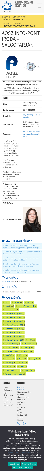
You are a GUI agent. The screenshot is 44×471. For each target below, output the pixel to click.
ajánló (17, 302)
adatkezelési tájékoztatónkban (18, 453)
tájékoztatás (10, 370)
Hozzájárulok (14, 464)
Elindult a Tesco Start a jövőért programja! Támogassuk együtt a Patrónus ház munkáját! (21, 259)
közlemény (9, 363)
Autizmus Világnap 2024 (14, 332)
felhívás (26, 351)
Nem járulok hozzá (29, 464)
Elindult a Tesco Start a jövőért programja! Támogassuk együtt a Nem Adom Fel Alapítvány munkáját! (21, 265)
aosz (7, 306)
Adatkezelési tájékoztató (22, 467)
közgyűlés (34, 359)
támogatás (28, 370)
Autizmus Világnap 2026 (14, 340)
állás (28, 302)
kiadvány (9, 359)
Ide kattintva (7, 282)
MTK (23, 363)
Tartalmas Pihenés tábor (14, 374)
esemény (27, 347)
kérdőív (22, 355)
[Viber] (18, 423)
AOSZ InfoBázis (11, 310)
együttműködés (11, 344)
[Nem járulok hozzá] (41, 448)
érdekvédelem (11, 347)
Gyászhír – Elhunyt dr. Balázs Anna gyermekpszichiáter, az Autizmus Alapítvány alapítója (22, 253)
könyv (21, 359)
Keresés (37, 292)
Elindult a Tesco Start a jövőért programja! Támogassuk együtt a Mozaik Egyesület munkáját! (21, 271)
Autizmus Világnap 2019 (14, 317)
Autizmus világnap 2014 (14, 314)
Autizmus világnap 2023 (14, 329)
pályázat (8, 366)
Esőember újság (11, 351)
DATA (30, 340)
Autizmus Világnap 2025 (14, 336)
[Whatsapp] (24, 423)
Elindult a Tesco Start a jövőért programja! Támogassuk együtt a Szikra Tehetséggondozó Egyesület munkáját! (21, 247)
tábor (22, 366)
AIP (7, 302)
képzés (8, 355)
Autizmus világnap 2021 (14, 321)
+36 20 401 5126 (20, 388)
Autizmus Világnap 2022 (14, 325)
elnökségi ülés (29, 344)
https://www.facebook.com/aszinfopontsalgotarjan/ (32, 133)
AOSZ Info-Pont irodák (26, 306)
